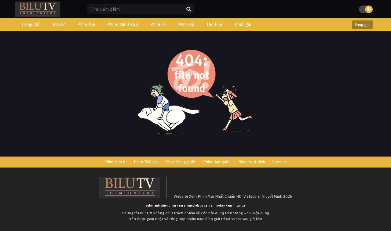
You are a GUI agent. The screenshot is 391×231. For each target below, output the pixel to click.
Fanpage (362, 25)
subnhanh (153, 206)
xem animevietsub (190, 206)
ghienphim (168, 206)
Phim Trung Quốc (181, 162)
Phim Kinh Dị (115, 162)
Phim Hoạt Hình (251, 162)
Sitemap (279, 162)
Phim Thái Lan (146, 162)
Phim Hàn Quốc (216, 162)
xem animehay (214, 206)
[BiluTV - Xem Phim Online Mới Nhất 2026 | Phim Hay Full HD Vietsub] (37, 14)
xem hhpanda (235, 206)
